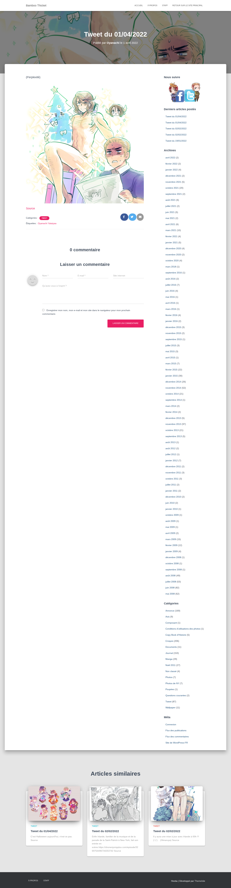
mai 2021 (170, 218)
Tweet (44, 218)
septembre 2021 (173, 194)
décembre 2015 (173, 327)
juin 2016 (170, 291)
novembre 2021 (173, 182)
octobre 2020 (172, 260)
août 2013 (170, 442)
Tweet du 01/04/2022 (176, 116)
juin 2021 (170, 212)
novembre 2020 (173, 254)
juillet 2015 (170, 345)
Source (30, 208)
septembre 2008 (173, 569)
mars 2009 (170, 539)
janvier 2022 (171, 169)
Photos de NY (172, 683)
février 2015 (171, 369)
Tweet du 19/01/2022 (176, 141)
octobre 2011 (172, 478)
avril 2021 (170, 224)
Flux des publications (175, 730)
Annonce (169, 610)
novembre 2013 (173, 424)
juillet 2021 (170, 206)
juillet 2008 (170, 581)
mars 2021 (170, 230)
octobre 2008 (172, 563)
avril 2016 (170, 303)
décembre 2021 (173, 176)
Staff (165, 5)
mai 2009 (170, 527)
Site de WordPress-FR (176, 742)
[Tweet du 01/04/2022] (54, 803)
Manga (168, 659)
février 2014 (171, 412)
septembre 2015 (173, 339)
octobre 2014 (172, 394)
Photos (168, 677)
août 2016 (170, 278)
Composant (171, 623)
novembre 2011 (173, 472)
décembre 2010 (173, 496)
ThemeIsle (200, 881)
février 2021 (171, 236)
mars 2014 (170, 406)
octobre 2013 (172, 430)
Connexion (170, 724)
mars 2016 (170, 309)
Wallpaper (170, 707)
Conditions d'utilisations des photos (182, 628)
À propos (152, 5)
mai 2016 (170, 297)
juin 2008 (170, 587)
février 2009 (171, 545)
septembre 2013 (173, 436)
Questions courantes (175, 695)
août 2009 (170, 521)
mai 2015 (170, 351)
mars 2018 (170, 266)
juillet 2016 (170, 285)
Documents (171, 647)
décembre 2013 (173, 418)
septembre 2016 (173, 272)
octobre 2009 (172, 515)
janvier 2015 (171, 375)
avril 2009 (170, 533)
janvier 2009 (171, 551)
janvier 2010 (171, 509)
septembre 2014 (173, 400)
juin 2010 (170, 503)
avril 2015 (170, 357)
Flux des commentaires (177, 736)
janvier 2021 (171, 242)
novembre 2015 (173, 333)
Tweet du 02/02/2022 (176, 128)
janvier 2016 (171, 321)
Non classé (170, 671)
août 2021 (170, 200)
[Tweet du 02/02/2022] (115, 803)
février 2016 (171, 315)
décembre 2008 (173, 557)
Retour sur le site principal (187, 5)
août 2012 (170, 448)
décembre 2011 (173, 466)
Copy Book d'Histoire (175, 635)
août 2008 (170, 575)
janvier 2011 (171, 491)
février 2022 (171, 163)
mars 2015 (170, 363)
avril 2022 (170, 157)
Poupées (169, 689)
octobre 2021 (172, 188)
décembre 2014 (173, 381)
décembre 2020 (173, 248)
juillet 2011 (170, 484)
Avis (167, 616)
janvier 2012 (171, 460)
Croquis (169, 641)
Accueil (139, 5)
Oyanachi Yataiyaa (47, 223)
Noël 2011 (170, 665)
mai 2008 (170, 593)
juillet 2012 (170, 454)
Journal (169, 653)
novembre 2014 (173, 388)
